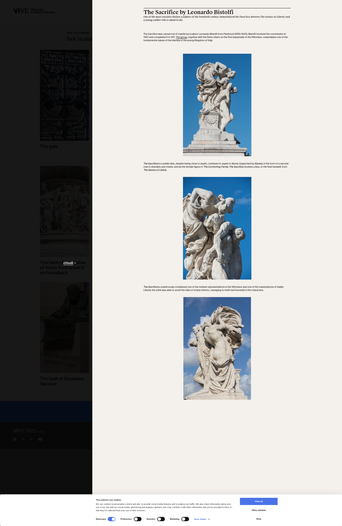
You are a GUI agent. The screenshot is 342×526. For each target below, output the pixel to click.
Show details (200, 519)
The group (181, 37)
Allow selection (259, 510)
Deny (258, 519)
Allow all (259, 501)
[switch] (137, 519)
